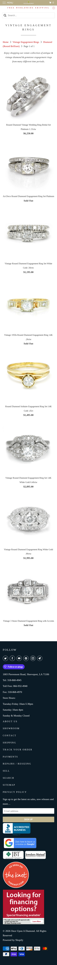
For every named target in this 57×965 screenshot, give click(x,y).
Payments (10, 757)
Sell (6, 771)
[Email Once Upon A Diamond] (40, 658)
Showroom (11, 728)
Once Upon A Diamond (23, 931)
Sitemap (9, 785)
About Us (10, 721)
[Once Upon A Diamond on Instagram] (33, 658)
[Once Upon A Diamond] (28, 2)
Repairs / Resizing (17, 764)
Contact (9, 735)
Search (8, 778)
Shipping (9, 742)
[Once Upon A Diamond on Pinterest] (26, 658)
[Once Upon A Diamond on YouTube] (19, 658)
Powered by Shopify (13, 940)
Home (6, 42)
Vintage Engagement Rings (26, 42)
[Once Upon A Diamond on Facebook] (13, 658)
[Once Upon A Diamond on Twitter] (6, 658)
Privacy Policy (15, 792)
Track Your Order (17, 749)
